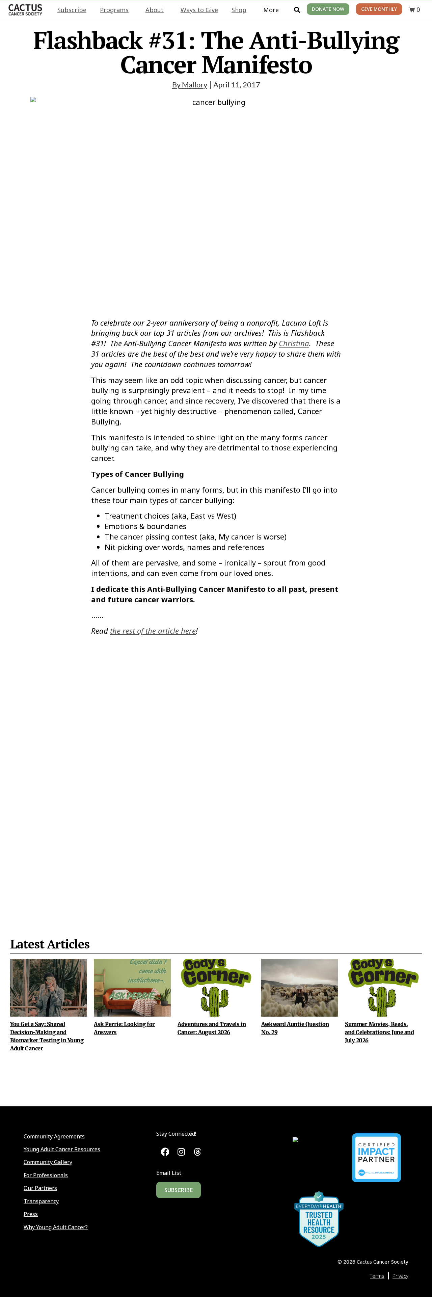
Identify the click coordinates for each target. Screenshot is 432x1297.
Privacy (400, 1275)
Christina (294, 343)
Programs (114, 10)
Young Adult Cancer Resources (62, 1149)
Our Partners (40, 1188)
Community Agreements (54, 1136)
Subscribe (71, 10)
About (154, 10)
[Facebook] (165, 1151)
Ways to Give (199, 10)
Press (31, 1214)
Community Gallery (48, 1162)
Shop (239, 10)
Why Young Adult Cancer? (56, 1227)
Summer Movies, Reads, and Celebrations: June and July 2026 (379, 1032)
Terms (377, 1275)
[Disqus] (216, 770)
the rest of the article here (153, 631)
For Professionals (46, 1175)
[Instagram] (181, 1151)
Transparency (41, 1201)
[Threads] (197, 1151)
